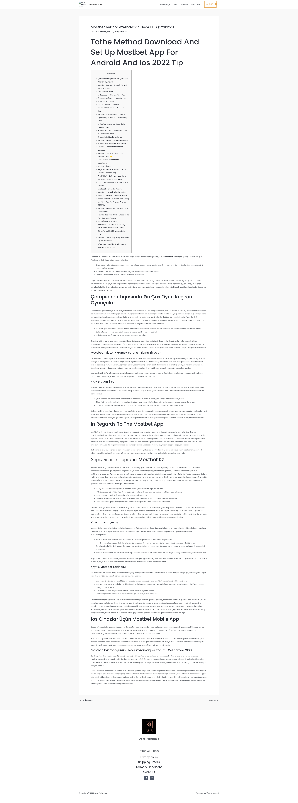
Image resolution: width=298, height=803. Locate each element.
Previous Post (86, 700)
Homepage (165, 4)
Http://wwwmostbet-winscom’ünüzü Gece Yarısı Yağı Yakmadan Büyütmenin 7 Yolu (111, 224)
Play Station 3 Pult (105, 91)
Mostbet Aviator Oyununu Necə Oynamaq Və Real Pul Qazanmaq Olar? (112, 117)
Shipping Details (149, 762)
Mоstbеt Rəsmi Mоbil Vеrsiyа (109, 189)
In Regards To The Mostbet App (111, 95)
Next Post (213, 700)
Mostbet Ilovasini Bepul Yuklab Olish (113, 140)
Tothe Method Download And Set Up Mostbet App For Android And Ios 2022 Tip (114, 201)
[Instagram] (152, 778)
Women (184, 4)
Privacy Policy (149, 757)
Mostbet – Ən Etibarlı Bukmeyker (112, 192)
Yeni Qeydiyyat (104, 166)
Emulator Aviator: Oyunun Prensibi (112, 195)
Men (175, 4)
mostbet (169, 257)
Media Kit (149, 772)
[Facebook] (146, 778)
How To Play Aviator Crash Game (112, 143)
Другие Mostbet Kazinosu (108, 104)
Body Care (195, 4)
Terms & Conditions (149, 767)
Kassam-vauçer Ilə (106, 101)
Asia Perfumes (95, 4)
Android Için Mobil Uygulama (110, 137)
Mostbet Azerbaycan (101, 32)
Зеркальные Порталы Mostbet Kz (112, 98)
